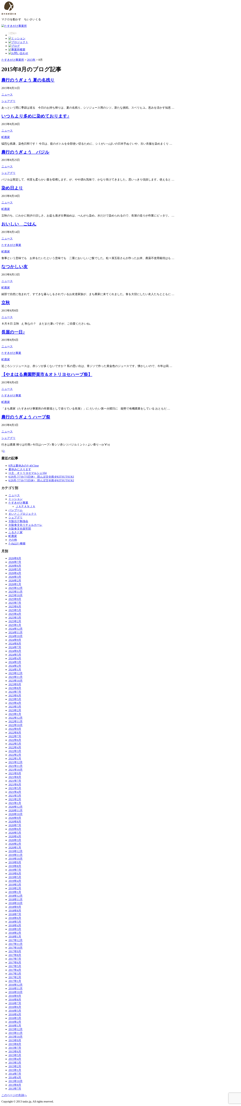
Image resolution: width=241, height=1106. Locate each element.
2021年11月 (15, 765)
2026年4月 (14, 573)
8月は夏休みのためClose (23, 465)
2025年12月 (15, 587)
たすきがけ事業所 (12, 59)
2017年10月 (15, 947)
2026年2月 (14, 580)
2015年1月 (14, 1070)
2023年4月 (14, 702)
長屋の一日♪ (13, 332)
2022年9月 (14, 728)
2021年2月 (14, 799)
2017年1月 (14, 981)
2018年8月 (14, 910)
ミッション (15, 498)
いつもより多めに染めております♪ (35, 116)
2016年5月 (14, 1010)
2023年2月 (14, 710)
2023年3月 (14, 706)
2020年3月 (14, 840)
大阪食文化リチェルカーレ (25, 524)
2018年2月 (14, 932)
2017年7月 (14, 958)
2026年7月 (14, 562)
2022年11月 (15, 721)
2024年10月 (15, 636)
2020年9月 (14, 817)
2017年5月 (14, 966)
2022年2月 (14, 754)
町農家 (5, 137)
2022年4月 (14, 747)
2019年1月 (14, 892)
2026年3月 (14, 576)
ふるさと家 (15, 532)
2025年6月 (14, 606)
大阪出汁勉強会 (18, 521)
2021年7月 (14, 780)
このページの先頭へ (14, 1095)
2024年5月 (14, 654)
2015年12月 (15, 1029)
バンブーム (15, 510)
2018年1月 (14, 936)
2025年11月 (15, 591)
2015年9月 (14, 1040)
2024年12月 (15, 628)
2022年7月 (14, 736)
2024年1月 (14, 669)
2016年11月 (15, 988)
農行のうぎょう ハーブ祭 (25, 417)
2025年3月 (14, 617)
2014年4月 (14, 1077)
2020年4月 (14, 836)
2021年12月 (15, 762)
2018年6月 (14, 918)
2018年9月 (14, 906)
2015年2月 (14, 1066)
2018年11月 (15, 899)
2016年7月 (14, 1003)
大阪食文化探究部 (19, 528)
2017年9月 (14, 951)
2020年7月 (14, 825)
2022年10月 (15, 725)
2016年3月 (14, 1018)
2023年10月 (15, 680)
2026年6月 (14, 565)
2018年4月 (14, 925)
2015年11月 (15, 1032)
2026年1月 (14, 584)
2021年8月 (14, 777)
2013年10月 (15, 1081)
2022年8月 (14, 732)
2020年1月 (14, 847)
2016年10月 (15, 992)
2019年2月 (14, 888)
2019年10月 (15, 858)
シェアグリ (8, 101)
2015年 (31, 59)
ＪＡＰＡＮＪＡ (25, 506)
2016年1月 (14, 1025)
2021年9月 (14, 773)
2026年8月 (14, 558)
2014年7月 (14, 1073)
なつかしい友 (14, 266)
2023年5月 (14, 699)
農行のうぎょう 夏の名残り (28, 80)
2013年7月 (14, 1088)
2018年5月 (14, 921)
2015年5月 (14, 1055)
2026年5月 (14, 569)
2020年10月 (15, 814)
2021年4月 (14, 791)
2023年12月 (15, 673)
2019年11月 (15, 854)
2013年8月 (14, 1084)
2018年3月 (14, 929)
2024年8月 (14, 643)
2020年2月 (14, 843)
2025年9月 (14, 599)
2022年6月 (14, 740)
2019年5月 (14, 877)
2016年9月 (14, 995)
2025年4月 (14, 613)
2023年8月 (14, 688)
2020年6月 (14, 829)
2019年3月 (14, 884)
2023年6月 (14, 695)
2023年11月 (15, 676)
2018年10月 (15, 903)
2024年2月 (14, 665)
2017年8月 (14, 955)
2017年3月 (14, 973)
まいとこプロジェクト (22, 513)
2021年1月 (14, 803)
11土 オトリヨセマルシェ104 (27, 473)
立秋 (5, 302)
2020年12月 (15, 806)
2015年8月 (14, 1044)
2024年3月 (14, 662)
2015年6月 (14, 1051)
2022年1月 (14, 758)
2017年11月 (15, 943)
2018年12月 (15, 895)
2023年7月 (14, 691)
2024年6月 (14, 651)
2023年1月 (14, 714)
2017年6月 (14, 962)
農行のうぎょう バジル (25, 152)
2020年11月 (15, 810)
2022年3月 (14, 751)
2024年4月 (14, 658)
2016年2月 (14, 1021)
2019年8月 (14, 866)
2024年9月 (14, 639)
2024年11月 (15, 632)
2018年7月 (14, 914)
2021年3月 (14, 795)
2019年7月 (14, 869)
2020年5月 (14, 832)
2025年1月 (14, 625)
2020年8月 (14, 821)
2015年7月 (14, 1047)
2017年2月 (14, 977)
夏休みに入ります (19, 469)
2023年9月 (14, 684)
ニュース (7, 94)
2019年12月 (15, 851)
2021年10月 (15, 769)
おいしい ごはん (19, 224)
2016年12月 (15, 984)
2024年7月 (14, 647)
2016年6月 (14, 1007)
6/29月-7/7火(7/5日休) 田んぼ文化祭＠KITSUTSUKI (41, 476)
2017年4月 (14, 969)
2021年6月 (14, 784)
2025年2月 (14, 621)
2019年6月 (14, 873)
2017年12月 (15, 940)
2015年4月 (14, 1058)
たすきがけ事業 (11, 245)
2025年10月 (15, 595)
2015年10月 (15, 1036)
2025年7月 (14, 602)
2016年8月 (14, 999)
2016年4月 (14, 1014)
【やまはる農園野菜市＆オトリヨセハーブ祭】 (46, 374)
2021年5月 (14, 788)
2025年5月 (14, 610)
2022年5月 (14, 743)
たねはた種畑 (16, 543)
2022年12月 (15, 717)
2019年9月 (14, 862)
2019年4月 (14, 880)
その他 (12, 539)
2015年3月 (14, 1062)
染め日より (12, 188)
